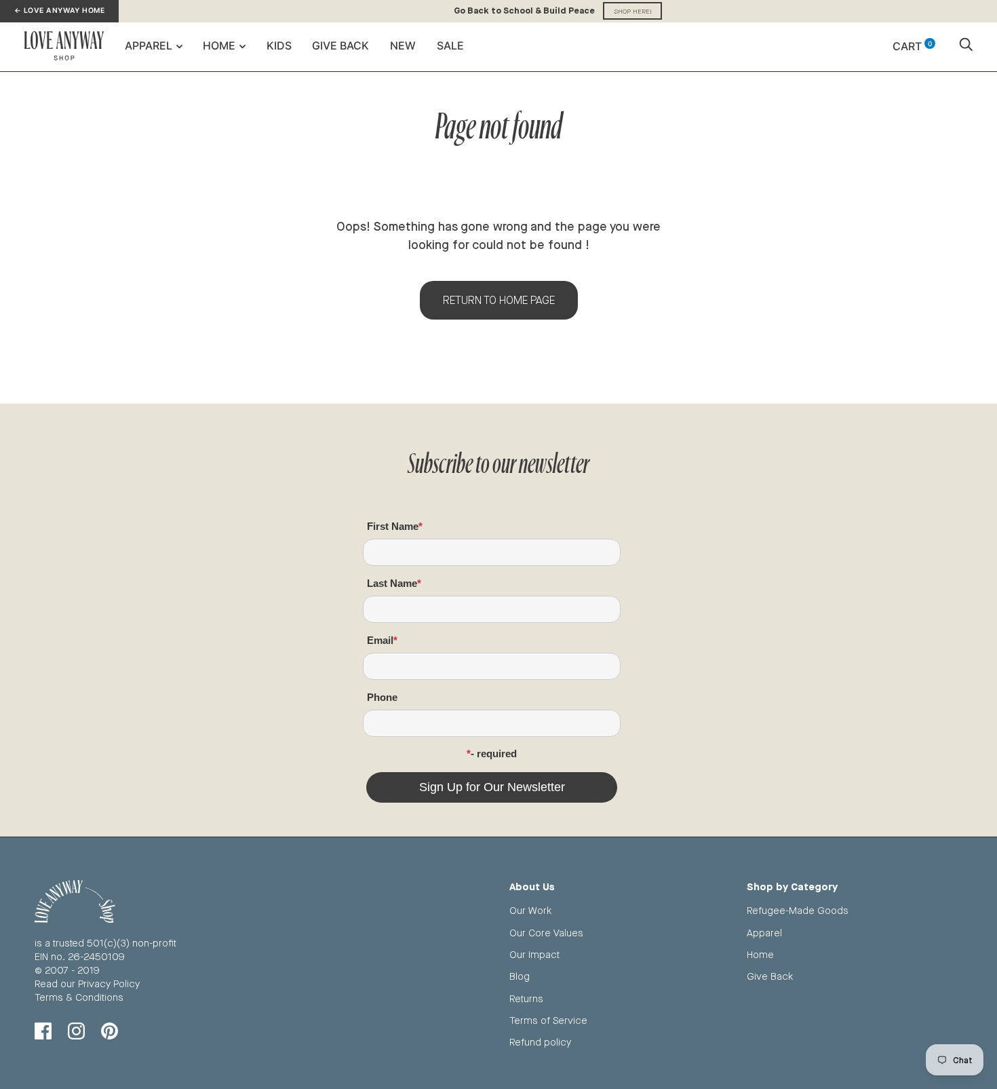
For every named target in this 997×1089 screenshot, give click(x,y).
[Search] (966, 46)
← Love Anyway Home (59, 10)
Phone (382, 697)
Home (219, 45)
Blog (519, 976)
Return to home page (499, 300)
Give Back (340, 45)
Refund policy (540, 1041)
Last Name (392, 583)
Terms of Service (548, 1020)
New (403, 45)
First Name (392, 526)
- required (494, 753)
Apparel (148, 45)
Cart (912, 46)
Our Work (530, 910)
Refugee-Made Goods (797, 910)
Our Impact (534, 954)
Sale (450, 45)
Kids (279, 45)
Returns (526, 998)
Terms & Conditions (79, 997)
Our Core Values (546, 932)
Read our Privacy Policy (87, 983)
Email (380, 640)
